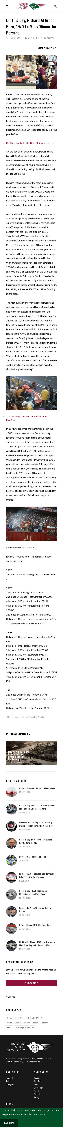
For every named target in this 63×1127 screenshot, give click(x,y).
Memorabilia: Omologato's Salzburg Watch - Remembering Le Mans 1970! (36, 824)
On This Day (33, 38)
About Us (47, 1059)
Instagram (10, 1084)
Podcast (37, 1094)
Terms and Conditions (32, 1062)
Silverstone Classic (30, 1022)
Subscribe (31, 983)
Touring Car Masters (25, 1027)
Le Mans (44, 1022)
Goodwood (36, 1018)
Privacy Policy (18, 1062)
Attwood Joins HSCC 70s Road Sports (36, 924)
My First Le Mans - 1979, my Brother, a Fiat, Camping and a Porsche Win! (37, 943)
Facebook (9, 1077)
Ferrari (10, 1027)
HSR (27, 1018)
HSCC (9, 1018)
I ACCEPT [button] (9, 1123)
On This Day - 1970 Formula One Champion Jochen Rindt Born (33, 892)
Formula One (13, 1022)
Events (36, 1084)
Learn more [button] (39, 1114)
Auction (37, 1077)
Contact (9, 1062)
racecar (39, 1059)
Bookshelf (37, 1081)
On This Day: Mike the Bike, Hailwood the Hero (31, 142)
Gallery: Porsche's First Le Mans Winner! (37, 788)
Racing (36, 1097)
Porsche (40, 717)
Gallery (50, 38)
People (36, 1090)
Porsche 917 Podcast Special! (32, 856)
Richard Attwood (28, 717)
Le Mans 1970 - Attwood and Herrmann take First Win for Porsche (36, 875)
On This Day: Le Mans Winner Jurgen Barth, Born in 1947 (35, 841)
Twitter (8, 1081)
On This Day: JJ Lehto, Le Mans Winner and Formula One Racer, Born (36, 807)
